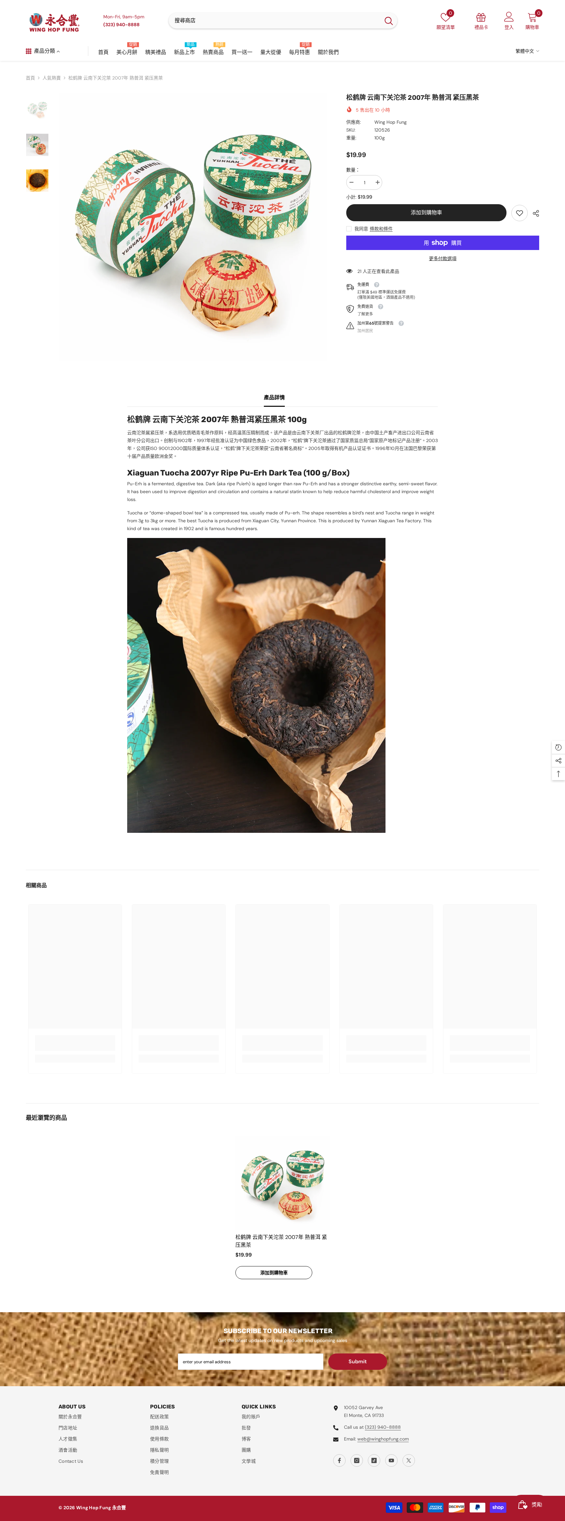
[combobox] (274, 20)
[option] (193, 227)
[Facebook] (339, 1460)
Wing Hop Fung (390, 122)
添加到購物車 (426, 212)
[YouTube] (391, 1460)
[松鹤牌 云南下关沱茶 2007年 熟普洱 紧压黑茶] (282, 1183)
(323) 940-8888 (383, 1427)
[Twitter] (408, 1460)
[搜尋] (283, 20)
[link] (519, 213)
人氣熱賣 (52, 78)
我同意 (361, 229)
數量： (353, 170)
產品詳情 (274, 397)
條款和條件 (381, 228)
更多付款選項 (442, 258)
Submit (358, 1361)
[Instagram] (357, 1460)
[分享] (533, 213)
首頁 (30, 78)
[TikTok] (374, 1460)
